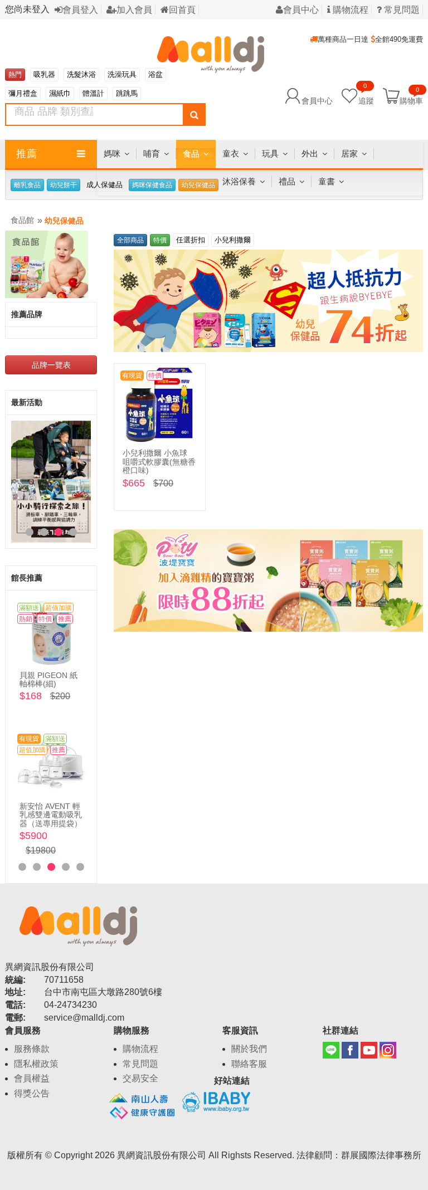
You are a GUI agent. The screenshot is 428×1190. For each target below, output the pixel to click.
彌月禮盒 (22, 93)
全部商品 (130, 240)
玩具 (270, 153)
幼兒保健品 (64, 220)
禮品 (287, 181)
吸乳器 (44, 74)
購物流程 (349, 9)
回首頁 (182, 9)
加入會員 (134, 9)
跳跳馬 (127, 93)
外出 (309, 153)
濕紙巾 (60, 93)
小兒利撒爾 (233, 240)
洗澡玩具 (122, 74)
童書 (326, 181)
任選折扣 (190, 240)
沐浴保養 (239, 181)
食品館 (22, 220)
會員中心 (301, 9)
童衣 (230, 153)
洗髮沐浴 (81, 74)
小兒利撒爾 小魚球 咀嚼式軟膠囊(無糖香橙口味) (159, 461)
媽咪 (112, 153)
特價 (160, 240)
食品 (191, 153)
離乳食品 (27, 185)
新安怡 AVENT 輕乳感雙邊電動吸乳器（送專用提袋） (51, 815)
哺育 (151, 153)
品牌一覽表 (51, 364)
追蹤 (366, 95)
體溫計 (93, 93)
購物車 (411, 100)
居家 (349, 153)
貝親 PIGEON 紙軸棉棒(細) (48, 679)
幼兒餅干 (63, 185)
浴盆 (155, 74)
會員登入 (80, 9)
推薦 (26, 153)
